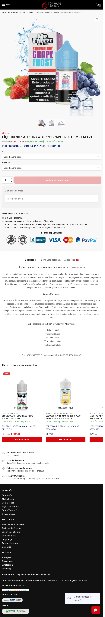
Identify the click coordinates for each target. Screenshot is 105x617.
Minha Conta (8, 499)
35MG (30, 12)
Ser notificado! (22, 439)
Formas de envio (10, 543)
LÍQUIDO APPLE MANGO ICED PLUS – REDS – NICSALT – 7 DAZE (64, 417)
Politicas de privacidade (13, 524)
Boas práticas (8, 514)
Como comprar (9, 535)
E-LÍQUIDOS (13, 12)
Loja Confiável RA (10, 506)
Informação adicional (50, 259)
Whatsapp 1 (7, 565)
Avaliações (69, 259)
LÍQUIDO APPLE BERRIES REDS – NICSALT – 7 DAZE (18, 417)
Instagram (7, 557)
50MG (62, 355)
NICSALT (23, 12)
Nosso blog (7, 561)
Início (4, 12)
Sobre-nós (7, 495)
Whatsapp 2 (7, 568)
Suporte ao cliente (11, 532)
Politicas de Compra (11, 528)
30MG (12, 413)
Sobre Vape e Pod (10, 510)
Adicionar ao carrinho (57, 180)
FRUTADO (70, 355)
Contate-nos (8, 502)
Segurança (7, 539)
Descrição (30, 259)
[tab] (30, 257)
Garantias (6, 547)
